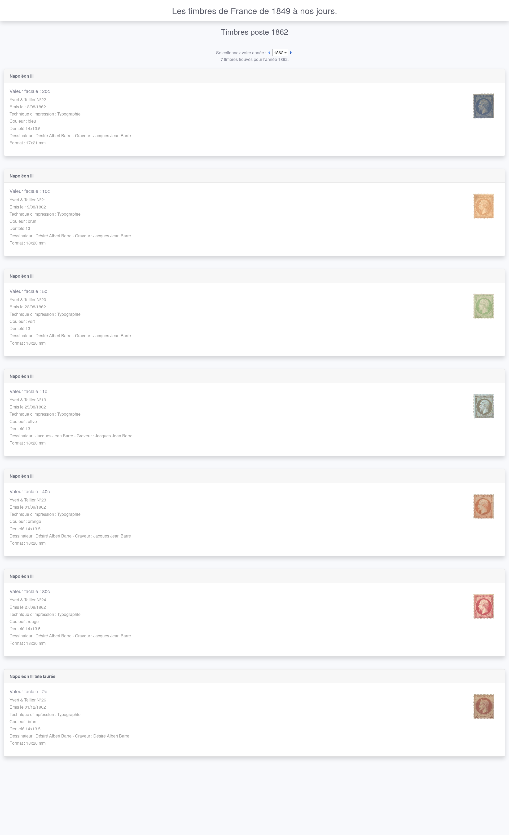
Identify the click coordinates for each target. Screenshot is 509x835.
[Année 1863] (291, 53)
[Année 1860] (269, 53)
